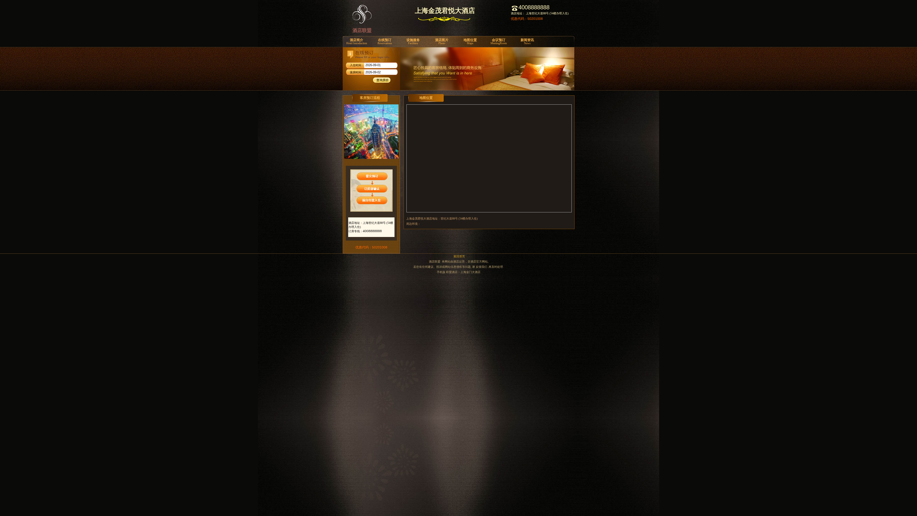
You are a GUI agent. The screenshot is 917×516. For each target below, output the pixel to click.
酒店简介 (356, 41)
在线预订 (385, 41)
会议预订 (498, 41)
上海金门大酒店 (470, 272)
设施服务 (413, 41)
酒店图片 (441, 41)
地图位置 (470, 41)
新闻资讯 (527, 41)
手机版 (441, 272)
